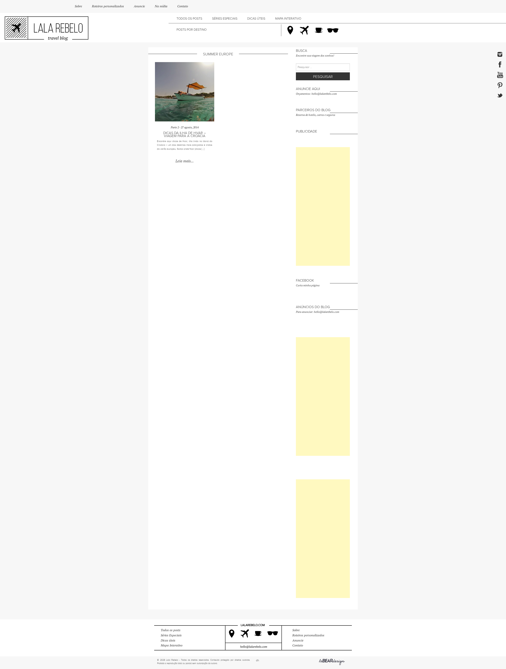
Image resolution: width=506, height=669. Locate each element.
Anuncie (139, 6)
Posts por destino (192, 29)
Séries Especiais (224, 18)
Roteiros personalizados (108, 6)
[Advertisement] (323, 206)
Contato (182, 6)
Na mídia (161, 6)
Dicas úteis (256, 18)
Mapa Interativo (288, 18)
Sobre (78, 6)
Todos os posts (189, 18)
